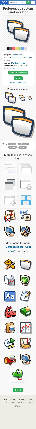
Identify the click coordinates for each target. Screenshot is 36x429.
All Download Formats (18, 82)
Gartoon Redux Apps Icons (22, 57)
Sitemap (18, 406)
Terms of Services (24, 403)
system (12, 144)
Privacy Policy (10, 403)
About (24, 399)
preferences (23, 144)
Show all (18, 390)
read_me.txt (17, 68)
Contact (32, 399)
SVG (16, 78)
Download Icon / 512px (18, 73)
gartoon (22, 147)
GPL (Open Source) (18, 63)
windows (13, 147)
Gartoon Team (17, 55)
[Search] (28, 2)
